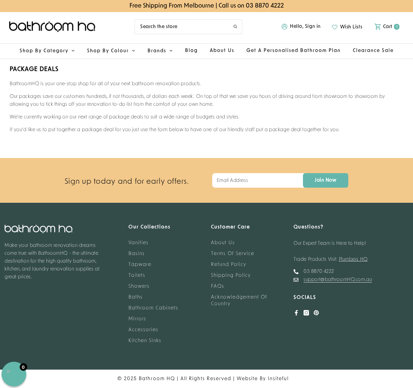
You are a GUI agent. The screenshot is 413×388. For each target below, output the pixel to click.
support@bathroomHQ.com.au (338, 279)
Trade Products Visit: (331, 259)
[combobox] (179, 27)
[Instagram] (306, 312)
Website (247, 379)
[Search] (188, 26)
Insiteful (278, 379)
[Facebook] (296, 312)
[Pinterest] (316, 312)
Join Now (325, 180)
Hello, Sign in (305, 26)
